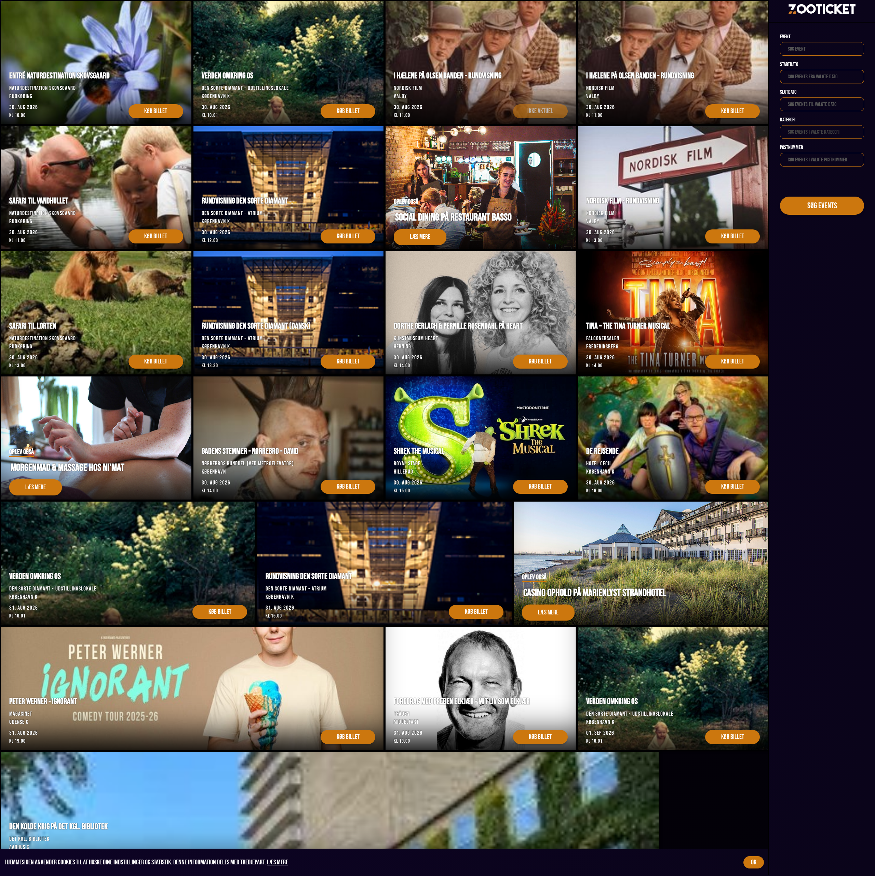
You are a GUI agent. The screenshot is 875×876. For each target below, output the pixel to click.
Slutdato (788, 92)
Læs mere (277, 862)
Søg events (822, 206)
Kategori (787, 120)
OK (753, 862)
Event (785, 37)
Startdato (789, 64)
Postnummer (791, 147)
